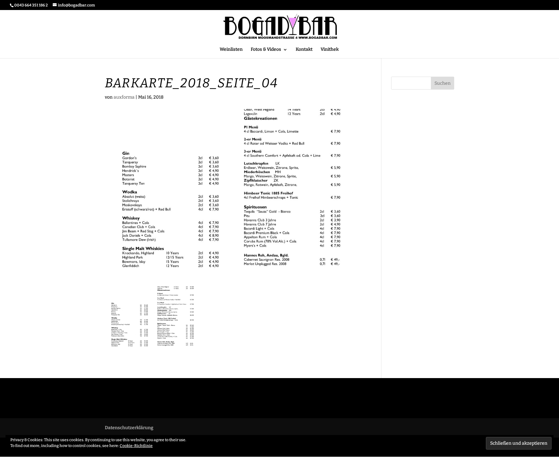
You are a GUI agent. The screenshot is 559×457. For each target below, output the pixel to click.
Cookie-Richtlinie (136, 445)
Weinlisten (231, 49)
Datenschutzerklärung (129, 427)
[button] (153, 317)
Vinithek (330, 49)
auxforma (124, 97)
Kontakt (304, 49)
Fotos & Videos (266, 49)
